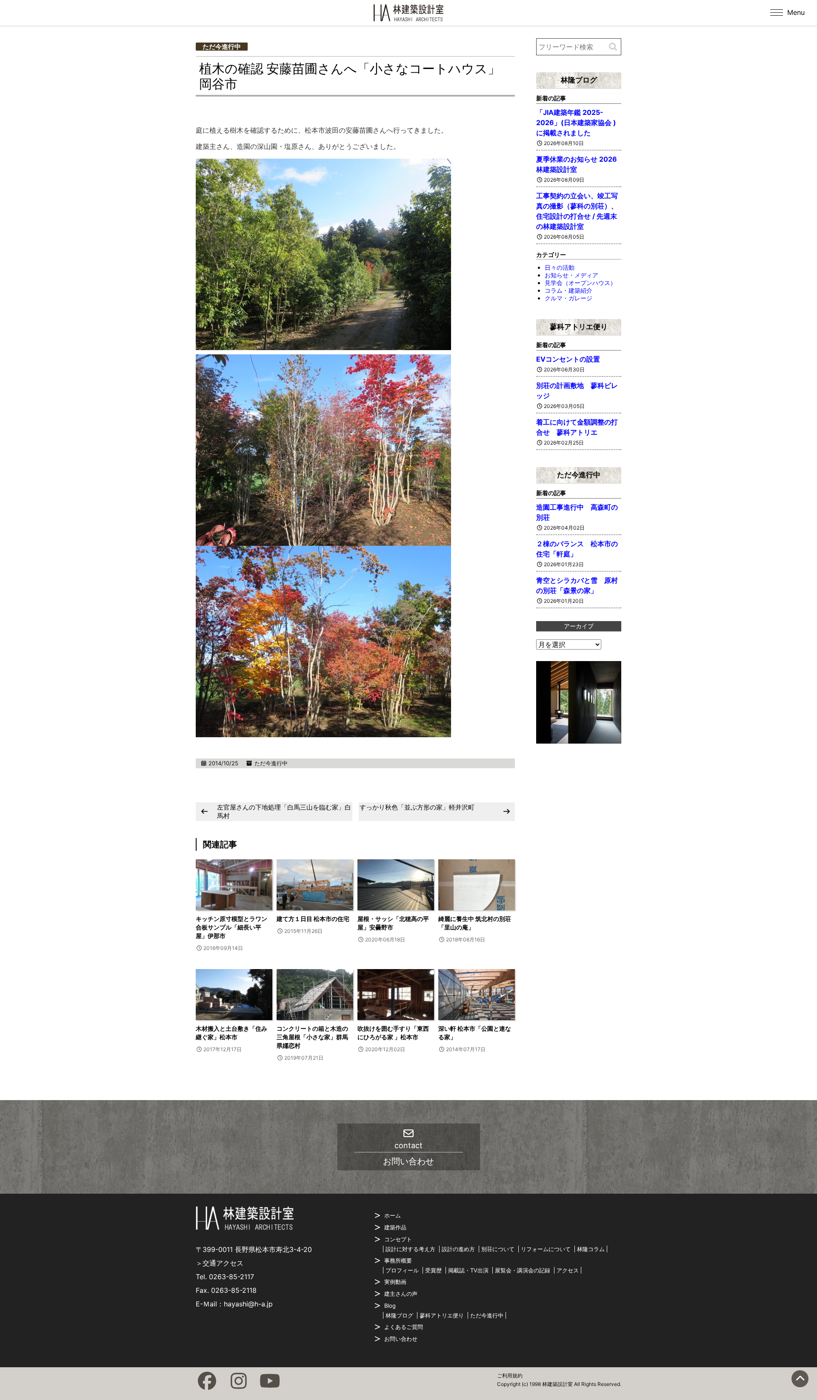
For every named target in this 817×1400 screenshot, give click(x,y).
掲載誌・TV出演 (468, 1270)
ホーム (392, 1215)
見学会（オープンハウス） (580, 282)
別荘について (497, 1249)
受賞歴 (433, 1270)
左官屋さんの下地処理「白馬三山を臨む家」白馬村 (284, 811)
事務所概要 (398, 1260)
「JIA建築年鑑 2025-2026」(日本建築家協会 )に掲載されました (576, 122)
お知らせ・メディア (571, 275)
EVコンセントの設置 (568, 359)
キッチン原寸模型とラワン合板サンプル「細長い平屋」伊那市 (231, 927)
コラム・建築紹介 (568, 290)
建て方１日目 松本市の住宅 (313, 918)
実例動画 (395, 1281)
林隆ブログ (579, 80)
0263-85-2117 (231, 1276)
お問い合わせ (400, 1338)
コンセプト (398, 1239)
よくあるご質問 (403, 1326)
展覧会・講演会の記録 (522, 1270)
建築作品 (395, 1227)
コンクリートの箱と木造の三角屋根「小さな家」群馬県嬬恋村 (312, 1037)
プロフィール (402, 1270)
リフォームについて (546, 1249)
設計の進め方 (458, 1249)
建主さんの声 (400, 1293)
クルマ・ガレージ (568, 298)
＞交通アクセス (219, 1263)
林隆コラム (591, 1249)
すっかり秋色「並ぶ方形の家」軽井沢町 (417, 807)
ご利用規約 (510, 1375)
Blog (390, 1305)
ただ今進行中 (222, 47)
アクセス (568, 1270)
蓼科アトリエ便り (579, 326)
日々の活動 (559, 267)
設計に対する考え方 (410, 1249)
